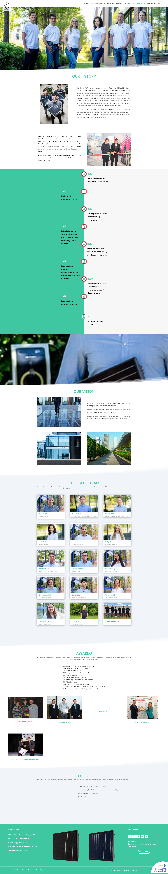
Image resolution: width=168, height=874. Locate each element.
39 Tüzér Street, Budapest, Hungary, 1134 (21, 835)
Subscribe (143, 851)
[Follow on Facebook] (130, 836)
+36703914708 (24, 839)
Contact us (151, 3)
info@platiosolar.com (20, 843)
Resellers (110, 3)
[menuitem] (160, 5)
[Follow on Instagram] (138, 836)
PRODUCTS (87, 3)
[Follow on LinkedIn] (146, 836)
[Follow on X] (134, 836)
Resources (120, 3)
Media (130, 3)
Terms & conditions (115, 870)
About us (139, 3)
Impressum (135, 870)
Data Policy (126, 870)
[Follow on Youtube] (142, 836)
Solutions (99, 3)
